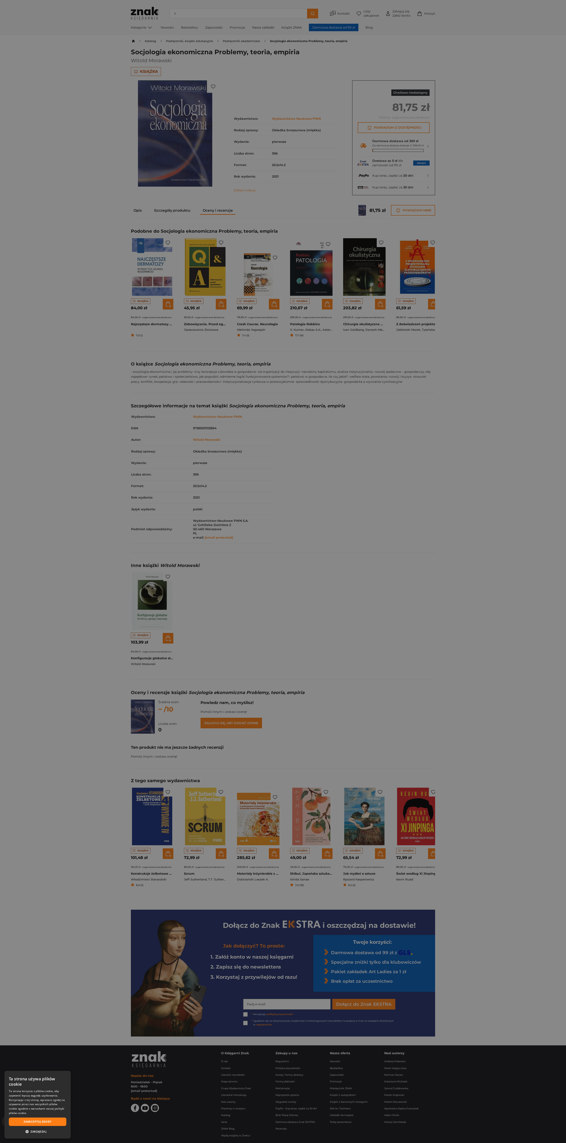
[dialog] (37, 1105)
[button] (37, 1131)
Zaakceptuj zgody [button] (37, 1122)
